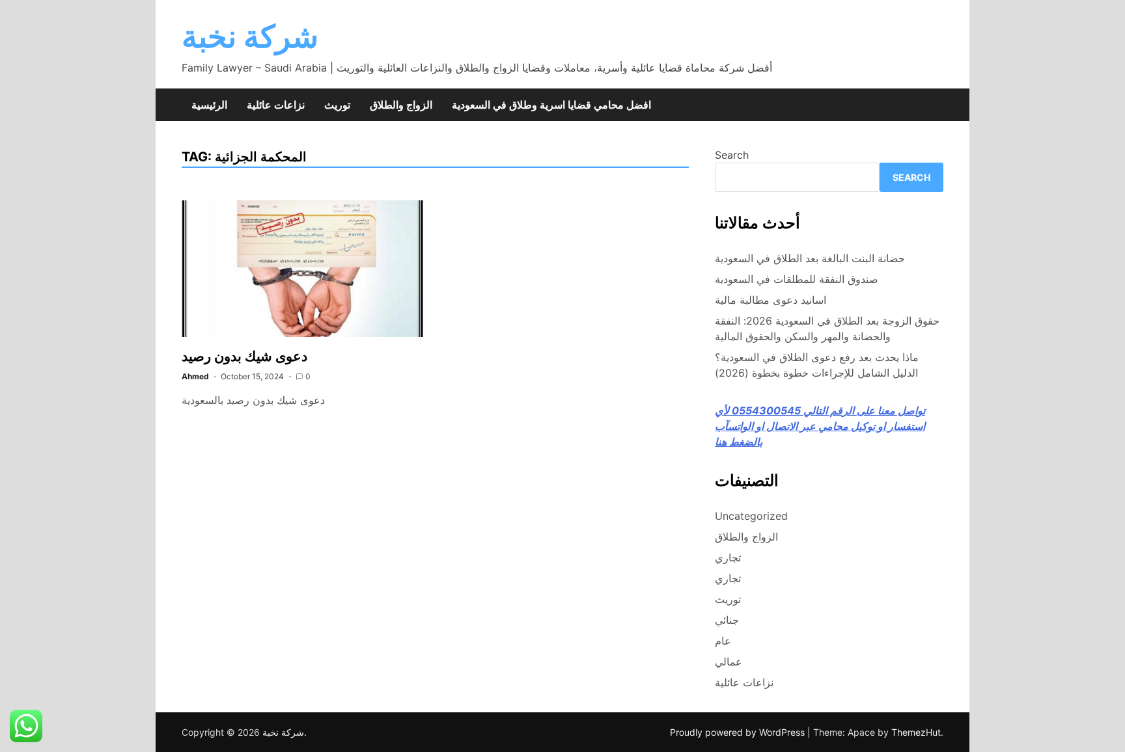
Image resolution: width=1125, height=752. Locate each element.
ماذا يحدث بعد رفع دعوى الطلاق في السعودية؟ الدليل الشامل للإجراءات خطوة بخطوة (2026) (817, 365)
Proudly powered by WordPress (738, 732)
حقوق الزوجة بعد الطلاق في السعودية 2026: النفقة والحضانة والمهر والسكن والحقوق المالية (827, 328)
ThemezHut (916, 732)
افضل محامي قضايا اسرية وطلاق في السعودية (551, 104)
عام (723, 640)
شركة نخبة (250, 36)
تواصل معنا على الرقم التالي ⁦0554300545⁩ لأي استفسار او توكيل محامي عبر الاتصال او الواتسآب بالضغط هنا (820, 426)
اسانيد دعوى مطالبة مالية (770, 299)
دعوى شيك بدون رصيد (244, 356)
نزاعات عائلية (276, 104)
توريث (337, 104)
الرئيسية (209, 104)
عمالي (728, 661)
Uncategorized (751, 515)
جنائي (727, 619)
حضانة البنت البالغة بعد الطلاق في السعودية (810, 258)
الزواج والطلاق (401, 104)
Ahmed (195, 376)
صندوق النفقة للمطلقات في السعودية (796, 279)
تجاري (728, 557)
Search (732, 154)
